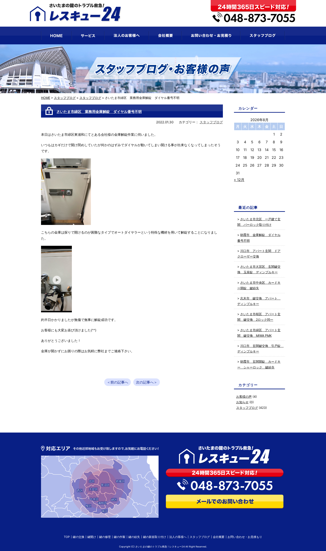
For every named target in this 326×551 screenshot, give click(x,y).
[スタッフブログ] (262, 35)
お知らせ (242, 402)
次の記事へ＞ (146, 382)
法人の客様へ (178, 537)
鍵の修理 (105, 537)
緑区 (114, 499)
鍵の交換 (78, 537)
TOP (67, 537)
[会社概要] (165, 35)
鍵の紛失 (134, 537)
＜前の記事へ (117, 382)
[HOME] (56, 35)
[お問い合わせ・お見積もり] (211, 35)
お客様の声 (244, 396)
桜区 (88, 506)
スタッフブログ (65, 98)
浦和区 (102, 503)
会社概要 (218, 537)
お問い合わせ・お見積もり (245, 537)
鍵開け (91, 537)
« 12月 (239, 179)
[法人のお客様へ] (126, 35)
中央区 (94, 499)
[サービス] (88, 35)
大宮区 (93, 489)
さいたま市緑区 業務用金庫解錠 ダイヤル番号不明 (99, 111)
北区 (91, 481)
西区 (80, 490)
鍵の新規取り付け (154, 537)
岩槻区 (120, 481)
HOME (45, 98)
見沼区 (105, 485)
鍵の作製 (119, 537)
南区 (105, 511)
